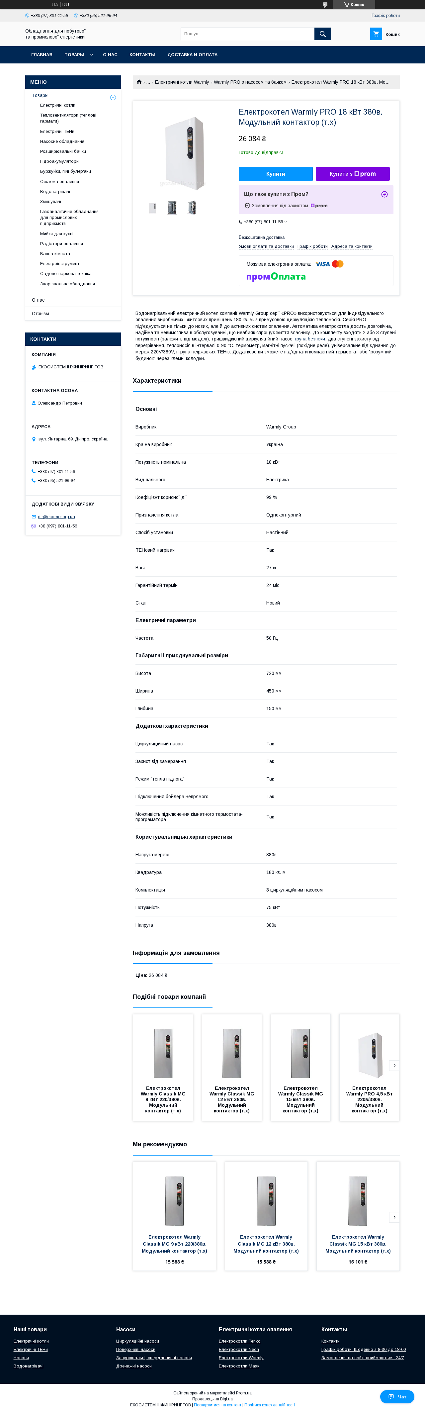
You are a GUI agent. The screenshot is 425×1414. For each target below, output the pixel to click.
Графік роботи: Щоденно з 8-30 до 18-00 (363, 1349)
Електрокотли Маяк (239, 1366)
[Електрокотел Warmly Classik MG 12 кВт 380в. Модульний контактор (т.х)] (232, 1047)
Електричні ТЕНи (57, 131)
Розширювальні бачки (63, 151)
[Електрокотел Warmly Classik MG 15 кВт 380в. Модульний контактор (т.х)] (301, 1047)
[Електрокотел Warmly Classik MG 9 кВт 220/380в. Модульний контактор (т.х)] (163, 1047)
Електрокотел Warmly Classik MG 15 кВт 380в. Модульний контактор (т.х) (301, 1099)
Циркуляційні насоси (137, 1341)
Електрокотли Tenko (240, 1341)
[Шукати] (322, 34)
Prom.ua (244, 1393)
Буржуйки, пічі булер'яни (65, 171)
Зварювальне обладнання (67, 283)
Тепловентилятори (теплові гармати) (68, 118)
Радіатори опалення (61, 243)
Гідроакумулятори (59, 161)
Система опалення (59, 181)
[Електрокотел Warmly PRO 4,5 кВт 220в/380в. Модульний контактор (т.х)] (369, 1047)
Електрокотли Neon (239, 1349)
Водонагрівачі (55, 191)
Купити (275, 174)
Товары (74, 54)
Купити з (341, 174)
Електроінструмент (59, 263)
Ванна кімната (55, 253)
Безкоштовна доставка (262, 237)
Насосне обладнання (62, 141)
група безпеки (310, 338)
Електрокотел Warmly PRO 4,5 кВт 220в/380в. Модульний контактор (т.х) (370, 1099)
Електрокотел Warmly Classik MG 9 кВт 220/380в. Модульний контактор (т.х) (164, 1099)
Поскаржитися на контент (217, 1405)
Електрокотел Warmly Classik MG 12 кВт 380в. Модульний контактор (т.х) (233, 1099)
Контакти (330, 1341)
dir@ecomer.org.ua (56, 516)
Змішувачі (50, 201)
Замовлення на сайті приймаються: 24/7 (362, 1357)
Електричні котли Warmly (182, 82)
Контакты (142, 54)
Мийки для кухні (56, 233)
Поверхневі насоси (135, 1349)
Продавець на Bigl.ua (212, 1399)
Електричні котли (57, 105)
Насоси (21, 1357)
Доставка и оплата (192, 54)
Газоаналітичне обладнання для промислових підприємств (69, 217)
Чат (402, 1396)
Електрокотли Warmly (241, 1357)
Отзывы (40, 313)
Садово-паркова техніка (66, 273)
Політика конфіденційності (269, 1405)
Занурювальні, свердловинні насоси (154, 1357)
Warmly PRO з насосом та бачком (250, 82)
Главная (41, 54)
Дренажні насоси (134, 1366)
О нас (110, 54)
